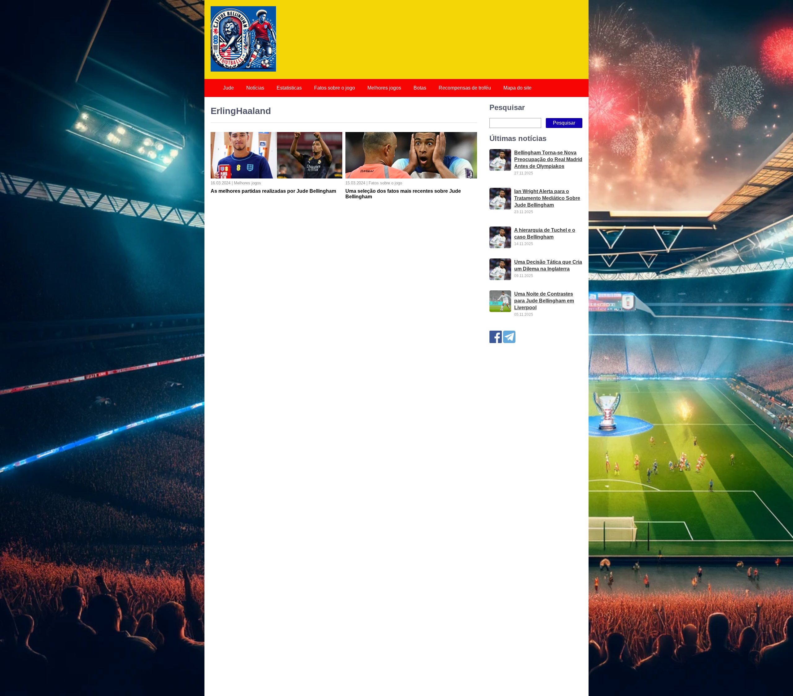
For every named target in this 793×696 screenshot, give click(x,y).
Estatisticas (289, 87)
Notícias (255, 87)
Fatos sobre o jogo (334, 87)
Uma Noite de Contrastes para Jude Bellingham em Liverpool (544, 300)
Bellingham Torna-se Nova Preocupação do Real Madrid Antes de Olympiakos (548, 159)
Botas (420, 87)
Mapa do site (517, 87)
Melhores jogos (384, 87)
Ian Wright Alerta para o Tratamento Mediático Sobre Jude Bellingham (547, 198)
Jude (228, 87)
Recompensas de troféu (465, 87)
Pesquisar (507, 107)
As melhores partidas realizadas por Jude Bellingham (273, 191)
